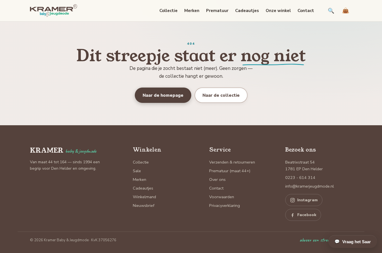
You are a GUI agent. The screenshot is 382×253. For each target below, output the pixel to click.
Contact (306, 10)
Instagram (307, 200)
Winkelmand (144, 197)
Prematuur (217, 10)
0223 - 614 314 (300, 177)
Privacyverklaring (224, 205)
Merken (191, 10)
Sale (137, 171)
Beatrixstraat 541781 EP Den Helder (304, 165)
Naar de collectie (221, 95)
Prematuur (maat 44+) (229, 171)
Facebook (306, 214)
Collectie (168, 10)
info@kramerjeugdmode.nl (309, 186)
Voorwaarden (221, 197)
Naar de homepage (163, 95)
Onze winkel (278, 10)
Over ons (217, 179)
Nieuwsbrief (143, 205)
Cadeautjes (247, 10)
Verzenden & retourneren (232, 162)
